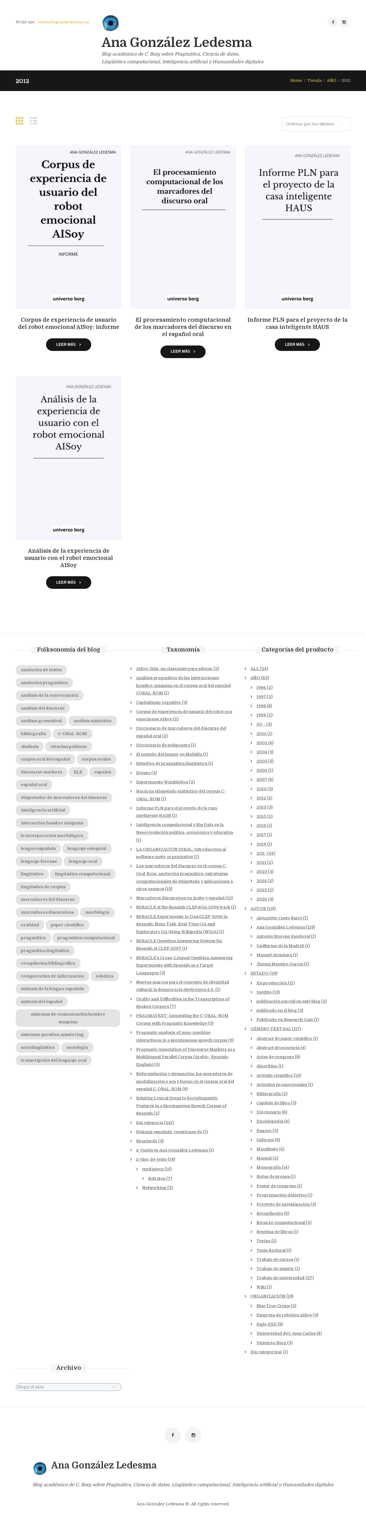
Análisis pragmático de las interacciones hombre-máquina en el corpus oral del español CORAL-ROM (183, 685)
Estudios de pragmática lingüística (171, 763)
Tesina (263, 1241)
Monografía (268, 1167)
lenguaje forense (39, 861)
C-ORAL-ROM (72, 733)
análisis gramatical (41, 720)
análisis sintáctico (92, 720)
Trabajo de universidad (280, 1278)
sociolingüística (38, 1047)
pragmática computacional (86, 937)
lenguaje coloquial (86, 848)
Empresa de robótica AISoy (284, 1315)
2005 (261, 761)
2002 (261, 743)
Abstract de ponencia (278, 1047)
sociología (77, 1047)
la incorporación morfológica (52, 835)
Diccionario (268, 1112)
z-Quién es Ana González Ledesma (172, 1150)
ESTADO (259, 973)
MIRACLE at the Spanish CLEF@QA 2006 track (183, 907)
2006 (261, 770)
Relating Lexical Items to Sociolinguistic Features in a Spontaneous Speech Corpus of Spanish (181, 1106)
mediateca (153, 1169)
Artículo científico (274, 1075)
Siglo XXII (266, 1324)
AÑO (331, 80)
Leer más (66, 344)
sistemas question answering (52, 1034)
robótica (105, 976)
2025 (261, 890)
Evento (143, 773)
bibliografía (33, 733)
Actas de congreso (275, 1057)
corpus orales (96, 759)
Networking (154, 1187)
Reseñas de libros (274, 1231)
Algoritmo (266, 1066)
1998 (261, 706)
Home (296, 80)
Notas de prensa (273, 1176)
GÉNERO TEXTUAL (270, 1028)
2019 (261, 844)
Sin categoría (149, 1122)
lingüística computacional (82, 874)
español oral (34, 784)
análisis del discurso (43, 708)
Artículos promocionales (281, 1084)
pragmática (33, 937)
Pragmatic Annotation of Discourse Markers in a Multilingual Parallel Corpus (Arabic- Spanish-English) (185, 1057)
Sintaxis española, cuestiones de (169, 1132)
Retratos (156, 1178)
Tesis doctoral (271, 1250)
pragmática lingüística (45, 950)
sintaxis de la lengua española (52, 988)
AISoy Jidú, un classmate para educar (174, 668)
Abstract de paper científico (284, 1038)
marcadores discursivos (47, 912)
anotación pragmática (44, 682)
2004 (261, 752)
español (102, 772)
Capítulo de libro (273, 1103)
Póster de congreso (276, 1186)
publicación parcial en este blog (288, 1001)
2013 (261, 807)
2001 (261, 733)
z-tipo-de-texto (151, 1159)
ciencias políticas (68, 746)
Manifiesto (267, 1149)
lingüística (32, 874)
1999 (261, 715)
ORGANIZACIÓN (267, 1296)
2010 (261, 789)
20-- (260, 724)
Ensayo (264, 1130)
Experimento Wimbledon (162, 782)
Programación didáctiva (281, 1195)
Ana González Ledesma (280, 927)
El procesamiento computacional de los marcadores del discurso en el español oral (183, 327)
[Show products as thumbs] (21, 121)
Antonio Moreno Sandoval (283, 936)
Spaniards (146, 1141)
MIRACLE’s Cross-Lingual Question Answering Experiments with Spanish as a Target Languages (184, 965)
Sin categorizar (266, 1352)
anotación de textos (41, 670)
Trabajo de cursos (274, 1259)
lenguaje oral (83, 861)
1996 (261, 687)
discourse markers (41, 772)
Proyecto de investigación (283, 1204)
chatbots (30, 746)
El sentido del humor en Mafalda (169, 754)
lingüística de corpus (43, 887)
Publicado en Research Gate (284, 1019)
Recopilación (269, 1213)
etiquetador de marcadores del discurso (64, 797)
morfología (97, 912)
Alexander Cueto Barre (279, 918)
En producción (271, 983)
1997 (261, 696)
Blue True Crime (273, 1306)
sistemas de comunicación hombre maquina (68, 1018)
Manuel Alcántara (274, 955)
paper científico (67, 925)
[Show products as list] (35, 121)
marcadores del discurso (48, 899)
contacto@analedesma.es (63, 22)
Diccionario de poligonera (163, 745)
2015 (261, 816)
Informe (265, 1140)
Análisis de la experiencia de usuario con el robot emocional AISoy (68, 558)
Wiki (261, 1287)
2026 (261, 899)
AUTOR (258, 908)
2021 (261, 862)
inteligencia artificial (43, 810)
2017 (261, 834)
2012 (261, 798)
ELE (78, 772)
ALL (254, 668)
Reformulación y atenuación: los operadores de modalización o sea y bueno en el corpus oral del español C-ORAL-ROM (185, 1081)
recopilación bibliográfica (48, 963)
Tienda (314, 80)
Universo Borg (271, 1343)
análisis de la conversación (49, 695)
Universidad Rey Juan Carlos (286, 1333)
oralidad (30, 925)
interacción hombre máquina (52, 823)
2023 (261, 871)
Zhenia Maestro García (279, 964)
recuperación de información (52, 976)
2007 (261, 779)
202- (261, 853)
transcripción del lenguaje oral (53, 1060)
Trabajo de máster (275, 1268)
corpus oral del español (45, 759)
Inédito (264, 992)
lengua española (38, 848)
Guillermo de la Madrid (280, 945)
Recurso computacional (280, 1222)
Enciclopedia (269, 1121)
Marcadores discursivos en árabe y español (180, 898)
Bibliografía (268, 1093)
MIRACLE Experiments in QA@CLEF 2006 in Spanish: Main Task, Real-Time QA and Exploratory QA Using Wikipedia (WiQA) (182, 924)
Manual (264, 1158)
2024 (261, 881)
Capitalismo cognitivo (158, 702)
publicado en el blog (276, 1010)
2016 (261, 825)
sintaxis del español (41, 1001)
